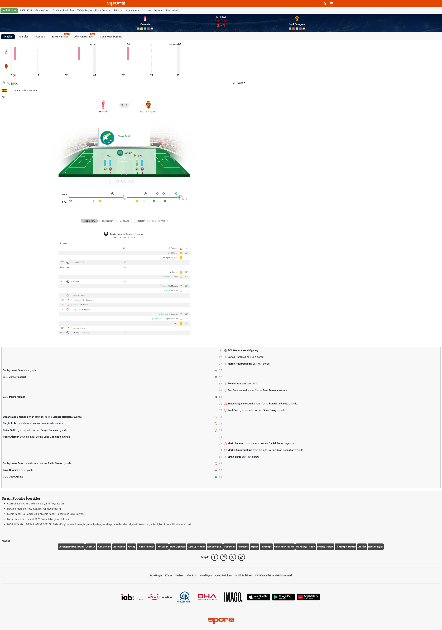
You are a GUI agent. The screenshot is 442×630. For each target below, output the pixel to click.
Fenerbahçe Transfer (305, 547)
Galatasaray (230, 547)
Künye (168, 575)
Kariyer (179, 575)
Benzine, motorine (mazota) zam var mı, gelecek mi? (35, 508)
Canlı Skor (90, 547)
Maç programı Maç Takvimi (71, 547)
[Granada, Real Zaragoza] (6, 59)
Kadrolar (23, 36)
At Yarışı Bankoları (63, 10)
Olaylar (8, 36)
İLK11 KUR (26, 10)
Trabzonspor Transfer (345, 547)
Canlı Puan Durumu (111, 36)
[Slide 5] (236, 530)
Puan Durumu (102, 10)
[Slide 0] (205, 530)
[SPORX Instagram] (223, 557)
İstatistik (40, 36)
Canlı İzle (362, 547)
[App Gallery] (308, 596)
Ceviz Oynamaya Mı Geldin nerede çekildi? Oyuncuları (35, 503)
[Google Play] (283, 596)
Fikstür (118, 10)
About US (191, 575)
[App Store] (258, 596)
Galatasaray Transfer (284, 547)
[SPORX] (221, 621)
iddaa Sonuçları (375, 547)
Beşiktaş (254, 547)
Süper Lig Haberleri (196, 547)
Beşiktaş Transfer (325, 547)
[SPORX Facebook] (214, 557)
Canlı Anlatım (119, 547)
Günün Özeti (42, 10)
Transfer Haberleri (145, 547)
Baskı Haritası (60, 36)
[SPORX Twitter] (232, 557)
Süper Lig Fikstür (178, 547)
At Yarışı (131, 547)
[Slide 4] (230, 530)
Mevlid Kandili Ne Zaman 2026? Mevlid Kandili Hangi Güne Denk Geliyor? (45, 514)
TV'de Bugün (84, 10)
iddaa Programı (214, 547)
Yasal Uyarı (206, 575)
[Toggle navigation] (331, 4)
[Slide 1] (211, 530)
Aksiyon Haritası (84, 36)
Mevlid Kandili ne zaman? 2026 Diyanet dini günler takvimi (38, 519)
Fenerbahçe (243, 547)
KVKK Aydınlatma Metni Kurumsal (273, 575)
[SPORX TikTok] (241, 557)
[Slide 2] (217, 530)
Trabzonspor (266, 547)
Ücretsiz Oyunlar (153, 10)
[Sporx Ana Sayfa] (117, 4)
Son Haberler (132, 10)
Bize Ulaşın (156, 575)
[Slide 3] (224, 530)
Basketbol (172, 10)
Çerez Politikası (223, 575)
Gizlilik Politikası (243, 575)
